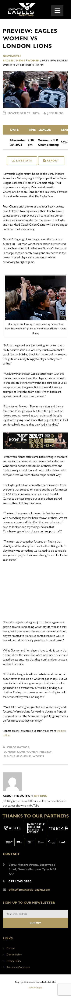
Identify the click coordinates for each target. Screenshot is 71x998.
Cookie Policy (14, 954)
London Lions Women (21, 751)
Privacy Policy (14, 961)
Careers (11, 948)
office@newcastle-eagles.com (29, 889)
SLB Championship (17, 756)
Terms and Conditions (18, 967)
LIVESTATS (24, 160)
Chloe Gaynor (18, 747)
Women (38, 756)
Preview (45, 751)
